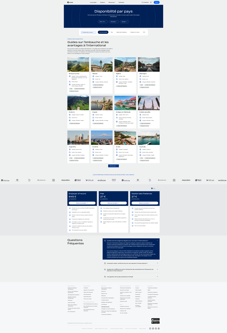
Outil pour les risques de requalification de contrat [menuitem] (109, 312)
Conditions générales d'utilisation (116, 328)
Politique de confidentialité (87, 328)
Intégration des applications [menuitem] (106, 302)
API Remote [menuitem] (70, 300)
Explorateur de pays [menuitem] (105, 306)
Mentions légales (142, 328)
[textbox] (155, 188)
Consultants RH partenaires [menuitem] (153, 294)
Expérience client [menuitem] (123, 301)
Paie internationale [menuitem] (87, 294)
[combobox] (155, 188)
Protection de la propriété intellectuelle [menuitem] (125, 298)
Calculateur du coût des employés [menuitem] (108, 308)
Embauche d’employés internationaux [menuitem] (72, 288)
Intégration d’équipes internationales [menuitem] (72, 297)
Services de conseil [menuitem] (87, 298)
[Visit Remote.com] (70, 2)
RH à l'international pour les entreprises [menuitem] (89, 310)
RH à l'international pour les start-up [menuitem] (91, 303)
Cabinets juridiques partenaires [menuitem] (151, 301)
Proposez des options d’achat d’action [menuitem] (74, 309)
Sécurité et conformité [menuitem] (124, 290)
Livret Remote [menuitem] (104, 304)
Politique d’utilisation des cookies (101, 328)
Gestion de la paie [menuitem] (71, 302)
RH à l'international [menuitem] (71, 311)
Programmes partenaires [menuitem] (152, 287)
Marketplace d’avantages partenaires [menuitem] (153, 304)
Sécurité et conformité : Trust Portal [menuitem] (125, 293)
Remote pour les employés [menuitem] (125, 308)
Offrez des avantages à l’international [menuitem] (72, 305)
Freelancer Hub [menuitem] (123, 310)
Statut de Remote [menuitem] (138, 301)
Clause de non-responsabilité (131, 328)
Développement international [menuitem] (73, 294)
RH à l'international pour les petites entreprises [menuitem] (90, 307)
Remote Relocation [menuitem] (87, 296)
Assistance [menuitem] (137, 298)
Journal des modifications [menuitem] (106, 314)
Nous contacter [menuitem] (138, 303)
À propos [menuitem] (137, 287)
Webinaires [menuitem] (103, 295)
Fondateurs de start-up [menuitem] (124, 306)
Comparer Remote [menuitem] (105, 300)
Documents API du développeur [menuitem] (107, 297)
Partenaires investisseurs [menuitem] (152, 292)
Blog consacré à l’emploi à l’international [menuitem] (106, 288)
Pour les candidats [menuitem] (123, 312)
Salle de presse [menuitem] (138, 292)
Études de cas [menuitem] (104, 293)
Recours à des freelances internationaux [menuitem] (73, 292)
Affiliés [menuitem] (149, 290)
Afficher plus (113, 166)
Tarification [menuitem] (86, 287)
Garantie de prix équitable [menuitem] (125, 295)
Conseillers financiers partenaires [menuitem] (152, 297)
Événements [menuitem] (137, 294)
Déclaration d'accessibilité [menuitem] (138, 306)
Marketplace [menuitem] (137, 296)
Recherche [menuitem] (103, 291)
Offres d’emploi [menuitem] (138, 290)
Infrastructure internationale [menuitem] (125, 287)
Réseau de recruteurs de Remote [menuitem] (153, 307)
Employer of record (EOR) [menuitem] (89, 290)
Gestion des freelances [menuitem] (88, 292)
